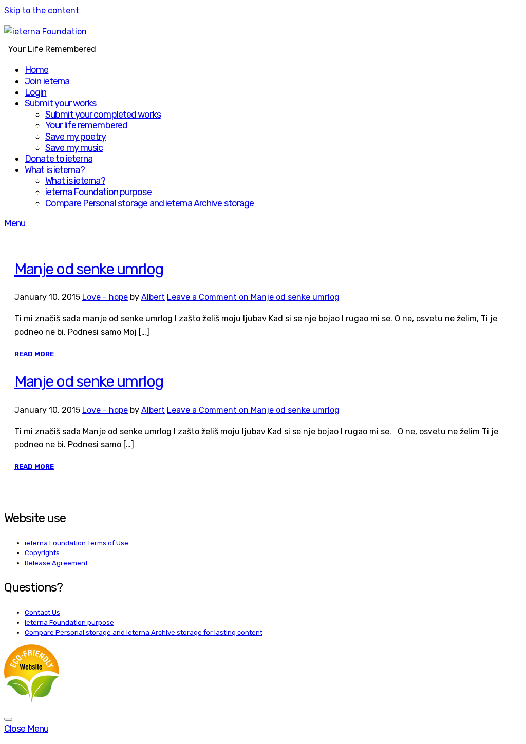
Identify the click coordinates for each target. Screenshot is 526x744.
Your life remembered (86, 125)
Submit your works (60, 103)
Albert (153, 297)
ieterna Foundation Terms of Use (76, 543)
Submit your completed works (103, 114)
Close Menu (26, 728)
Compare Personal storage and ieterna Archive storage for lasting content (143, 632)
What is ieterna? (55, 170)
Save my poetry (75, 136)
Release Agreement (56, 563)
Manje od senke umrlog (88, 269)
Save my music (74, 148)
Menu (14, 223)
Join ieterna (47, 81)
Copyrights (42, 553)
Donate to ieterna (58, 158)
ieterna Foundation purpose (98, 192)
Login (36, 92)
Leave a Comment (253, 297)
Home (36, 69)
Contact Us (42, 612)
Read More (34, 354)
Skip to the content (41, 10)
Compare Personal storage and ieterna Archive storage (149, 203)
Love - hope (105, 297)
